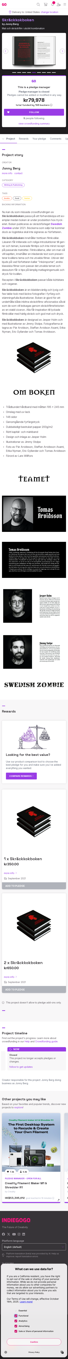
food (17, 198)
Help (27, 1041)
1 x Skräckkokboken (23, 858)
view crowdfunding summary (34, 123)
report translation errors (26, 1256)
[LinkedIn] (23, 1234)
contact (18, 173)
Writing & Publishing (13, 185)
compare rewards (20, 776)
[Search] (38, 4)
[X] (8, 1234)
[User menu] (59, 4)
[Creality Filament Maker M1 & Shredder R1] (31, 1142)
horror (27, 198)
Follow (34, 112)
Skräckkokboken (18, 19)
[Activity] (52, 4)
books (7, 198)
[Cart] (45, 4)
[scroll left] (5, 51)
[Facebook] (3, 1234)
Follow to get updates (21, 1066)
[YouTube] (14, 1234)
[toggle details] (59, 1201)
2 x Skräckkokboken (23, 962)
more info (7, 173)
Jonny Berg (12, 24)
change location (49, 12)
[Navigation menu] (65, 4)
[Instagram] (19, 1234)
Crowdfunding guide (46, 1041)
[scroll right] (62, 51)
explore (18, 1107)
